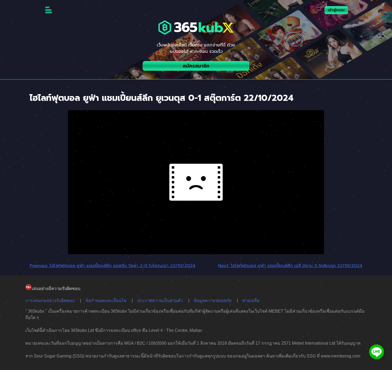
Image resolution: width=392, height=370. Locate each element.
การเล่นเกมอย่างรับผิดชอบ (50, 300)
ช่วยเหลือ (250, 300)
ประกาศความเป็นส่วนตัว (160, 300)
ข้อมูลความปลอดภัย (212, 300)
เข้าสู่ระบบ (336, 10)
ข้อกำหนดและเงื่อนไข (105, 300)
